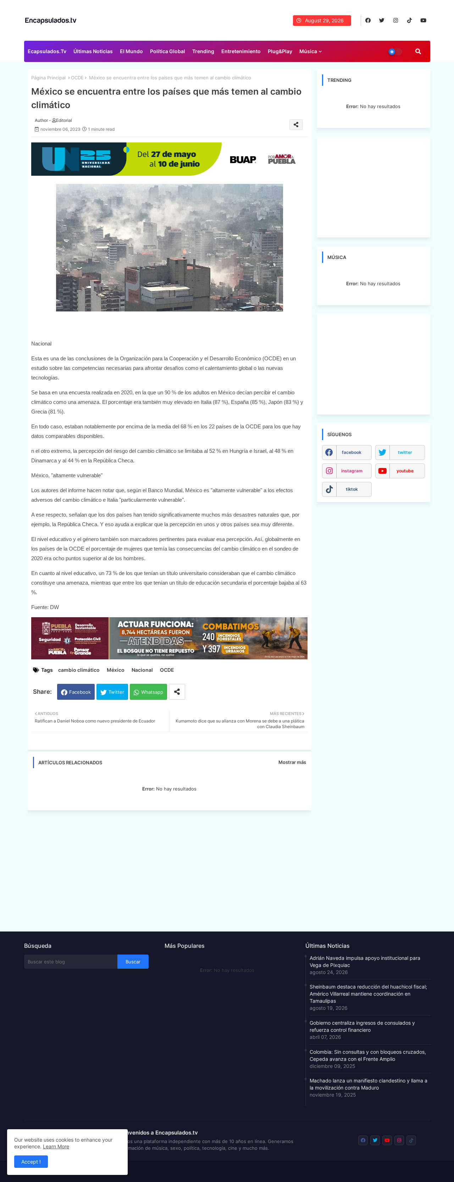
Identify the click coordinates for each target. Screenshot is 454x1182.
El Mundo (131, 51)
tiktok (352, 489)
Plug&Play (280, 51)
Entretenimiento (241, 51)
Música (308, 51)
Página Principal (48, 77)
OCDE (77, 77)
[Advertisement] (173, 868)
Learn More (56, 1146)
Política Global (167, 51)
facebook (351, 452)
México (115, 670)
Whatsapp (152, 692)
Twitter (116, 692)
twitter (405, 452)
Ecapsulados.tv (47, 51)
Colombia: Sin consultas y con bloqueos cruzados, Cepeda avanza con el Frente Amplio (368, 1055)
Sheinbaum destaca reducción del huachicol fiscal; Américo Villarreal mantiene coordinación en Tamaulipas (368, 994)
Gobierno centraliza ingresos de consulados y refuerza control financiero (362, 1026)
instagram (351, 470)
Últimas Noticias (93, 51)
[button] (418, 51)
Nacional (142, 670)
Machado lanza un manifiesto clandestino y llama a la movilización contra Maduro (368, 1084)
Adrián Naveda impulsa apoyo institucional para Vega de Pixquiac (365, 961)
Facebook (80, 692)
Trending (203, 51)
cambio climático (79, 670)
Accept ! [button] (31, 1162)
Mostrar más (292, 762)
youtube (405, 470)
